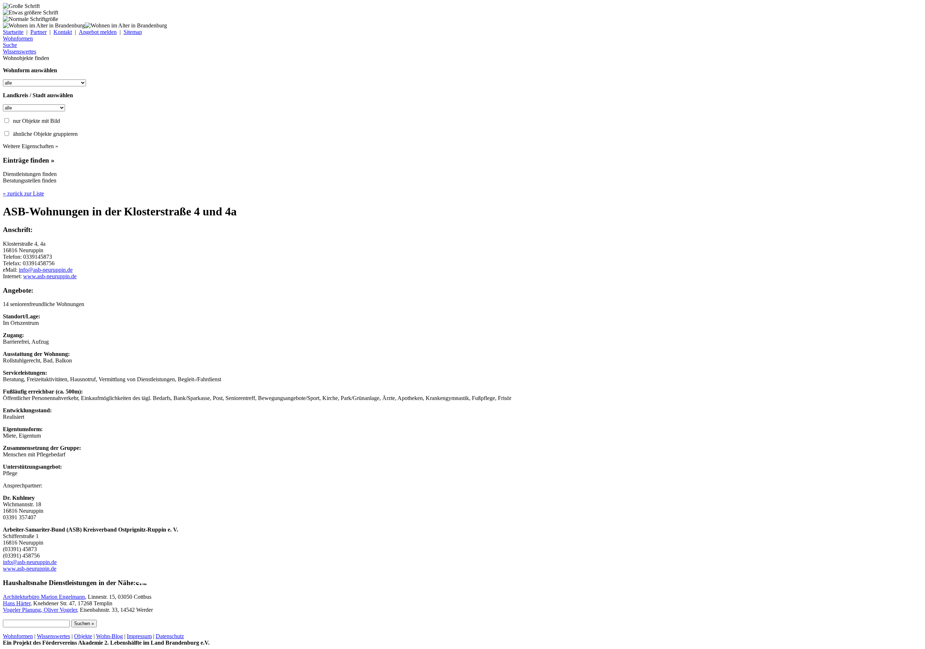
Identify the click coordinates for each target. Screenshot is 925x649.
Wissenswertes (53, 636)
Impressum (139, 636)
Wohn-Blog (109, 636)
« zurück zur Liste (23, 193)
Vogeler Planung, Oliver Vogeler (40, 610)
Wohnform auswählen (30, 70)
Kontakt (62, 32)
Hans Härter (16, 603)
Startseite (13, 32)
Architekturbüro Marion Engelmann (44, 597)
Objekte (83, 636)
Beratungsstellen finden (29, 180)
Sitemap (133, 32)
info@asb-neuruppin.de (46, 270)
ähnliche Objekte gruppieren (45, 134)
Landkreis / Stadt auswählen (38, 95)
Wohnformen (18, 636)
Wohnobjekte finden (26, 58)
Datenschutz (170, 636)
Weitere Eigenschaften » (30, 146)
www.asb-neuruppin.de (50, 276)
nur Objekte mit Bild (36, 121)
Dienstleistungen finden (30, 174)
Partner (38, 32)
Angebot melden (98, 32)
